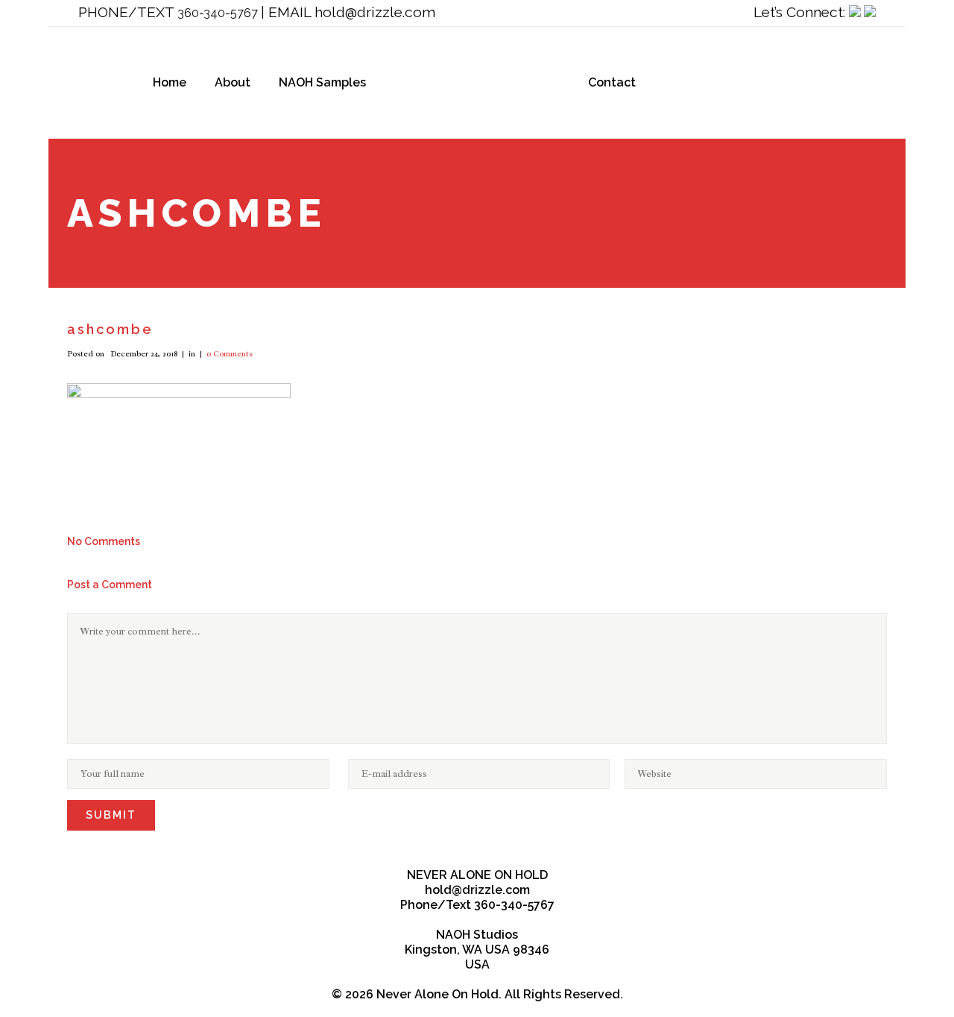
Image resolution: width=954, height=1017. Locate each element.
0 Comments (229, 353)
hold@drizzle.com (375, 12)
